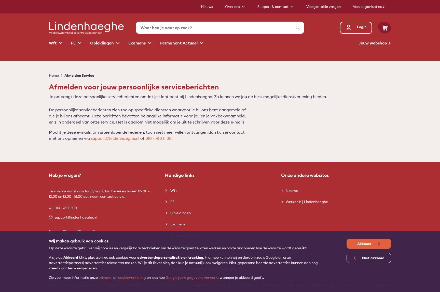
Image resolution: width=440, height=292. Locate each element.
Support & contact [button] (273, 6)
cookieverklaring (132, 277)
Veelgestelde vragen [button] (323, 6)
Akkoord (364, 243)
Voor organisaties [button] (367, 6)
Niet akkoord (372, 258)
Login (361, 27)
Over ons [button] (233, 6)
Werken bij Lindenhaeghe (307, 201)
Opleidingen (102, 42)
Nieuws (292, 190)
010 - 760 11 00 (158, 138)
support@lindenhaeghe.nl (115, 138)
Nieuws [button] (207, 6)
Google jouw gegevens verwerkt (192, 277)
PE (74, 42)
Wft (53, 42)
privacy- (106, 277)
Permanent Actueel (179, 42)
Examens (137, 42)
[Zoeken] (298, 28)
